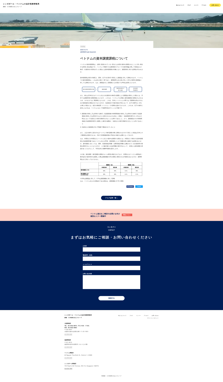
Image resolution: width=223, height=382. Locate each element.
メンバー (196, 5)
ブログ (189, 5)
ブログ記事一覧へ (111, 198)
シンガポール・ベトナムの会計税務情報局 (21, 4)
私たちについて (180, 5)
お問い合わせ (215, 5)
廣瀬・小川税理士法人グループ (12, 6)
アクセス (204, 5)
